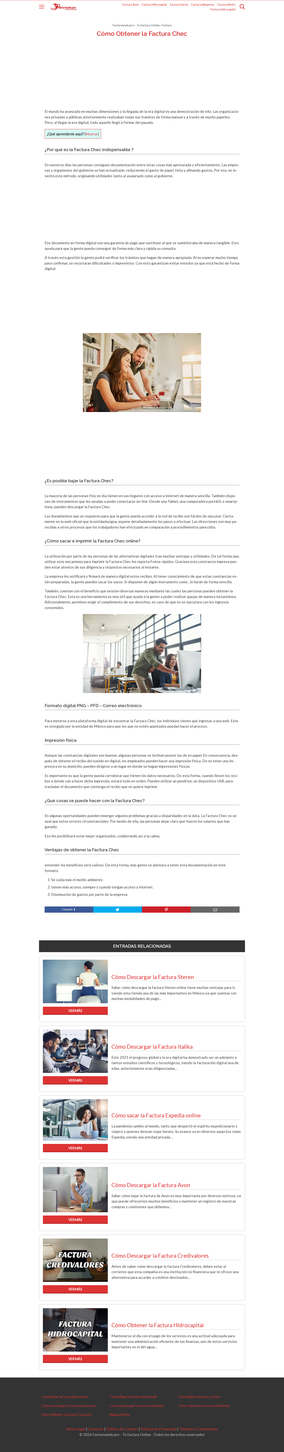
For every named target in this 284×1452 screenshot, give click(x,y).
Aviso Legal (75, 1429)
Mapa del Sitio (120, 1415)
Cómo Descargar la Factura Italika (152, 1046)
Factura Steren (179, 4)
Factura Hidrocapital (154, 4)
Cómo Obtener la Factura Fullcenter (204, 1406)
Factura (167, 25)
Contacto (95, 1429)
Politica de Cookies (122, 1429)
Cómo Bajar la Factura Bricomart (65, 1397)
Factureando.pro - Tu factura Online (135, 25)
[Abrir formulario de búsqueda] (242, 6)
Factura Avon (130, 4)
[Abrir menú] (41, 6)
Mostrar (92, 134)
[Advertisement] (142, 78)
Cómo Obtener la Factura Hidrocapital (157, 1325)
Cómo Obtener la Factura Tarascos (66, 1415)
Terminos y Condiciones (198, 1429)
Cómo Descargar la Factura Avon (150, 1185)
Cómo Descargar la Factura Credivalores (160, 1255)
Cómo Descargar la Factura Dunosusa (68, 1406)
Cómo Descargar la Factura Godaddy (137, 1406)
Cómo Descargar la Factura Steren (152, 977)
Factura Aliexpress (202, 4)
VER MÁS (75, 1011)
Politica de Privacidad (158, 1429)
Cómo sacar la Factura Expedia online (156, 1115)
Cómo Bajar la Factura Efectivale (133, 1397)
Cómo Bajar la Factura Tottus (199, 1397)
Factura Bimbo (226, 4)
